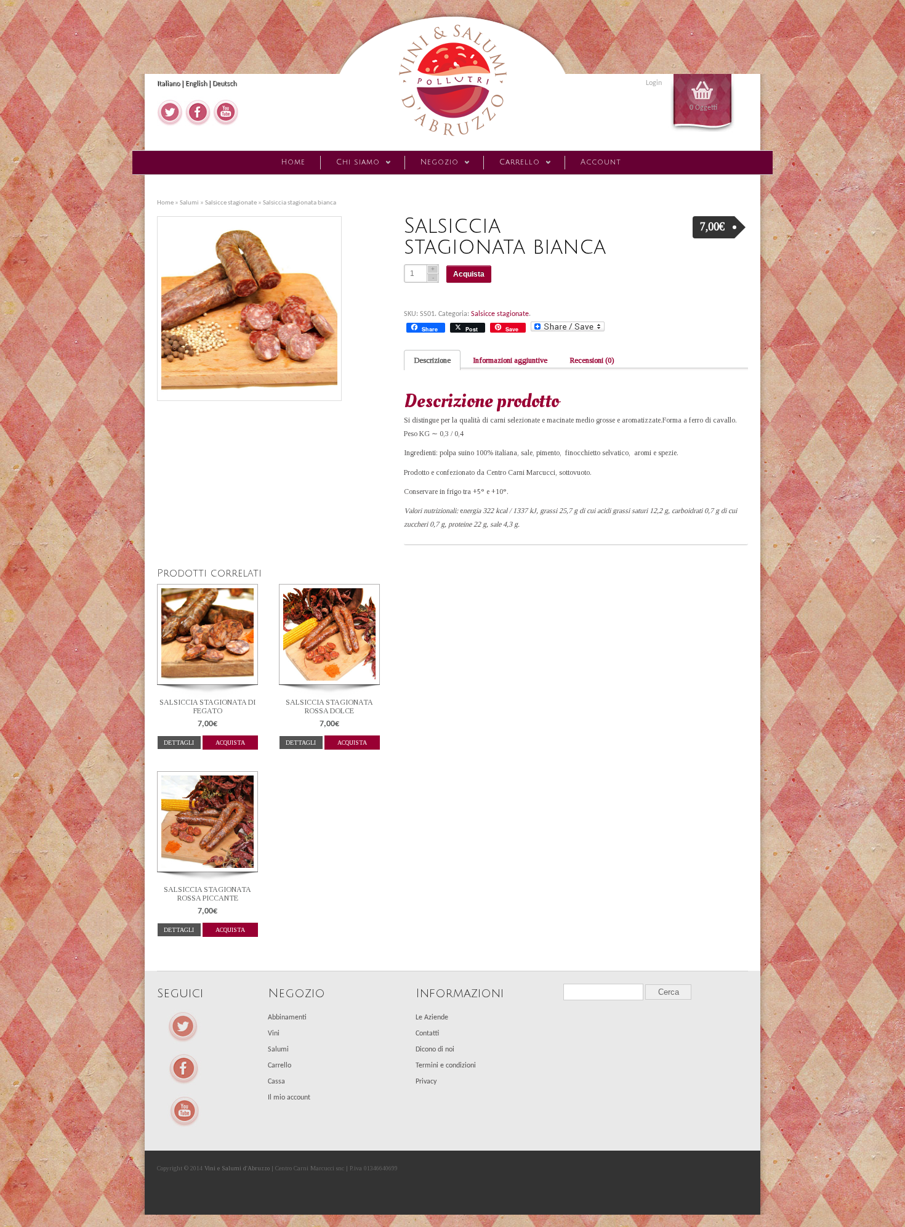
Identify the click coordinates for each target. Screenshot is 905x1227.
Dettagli (179, 742)
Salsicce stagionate (231, 203)
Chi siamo (350, 163)
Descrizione (432, 360)
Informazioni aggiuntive (510, 360)
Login (654, 83)
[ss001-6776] (253, 308)
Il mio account (289, 1097)
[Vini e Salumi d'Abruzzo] (452, 140)
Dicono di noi (435, 1049)
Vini (274, 1033)
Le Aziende (432, 1017)
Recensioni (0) (591, 360)
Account (601, 162)
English (196, 83)
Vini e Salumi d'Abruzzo (237, 1168)
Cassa (276, 1081)
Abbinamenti (287, 1017)
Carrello (511, 163)
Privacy (426, 1081)
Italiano (168, 83)
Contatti (427, 1033)
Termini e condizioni (446, 1065)
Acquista (469, 274)
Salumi (189, 203)
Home (293, 162)
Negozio (431, 163)
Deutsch (224, 83)
